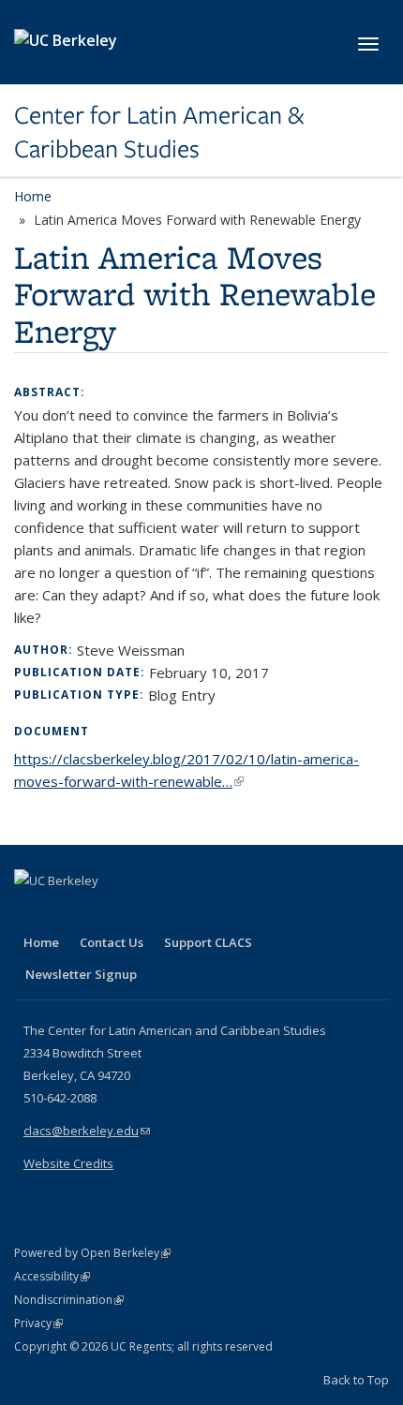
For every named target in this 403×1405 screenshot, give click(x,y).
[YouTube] (104, 912)
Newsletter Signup (81, 974)
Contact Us (111, 942)
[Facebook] (30, 912)
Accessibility (52, 1276)
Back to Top (356, 1379)
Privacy (38, 1323)
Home (33, 196)
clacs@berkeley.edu (86, 1130)
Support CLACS (208, 942)
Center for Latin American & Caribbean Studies (159, 132)
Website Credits (68, 1163)
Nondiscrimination (69, 1300)
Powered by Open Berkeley (92, 1253)
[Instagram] (140, 912)
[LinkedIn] (67, 912)
